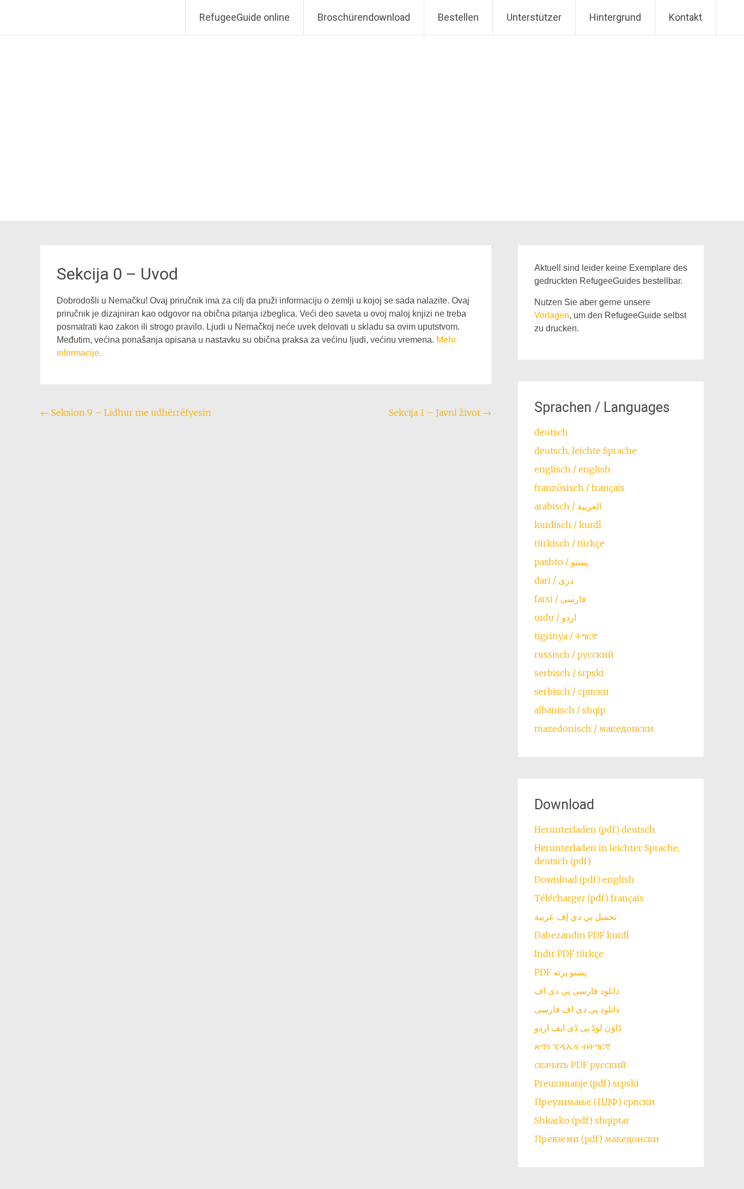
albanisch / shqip (570, 710)
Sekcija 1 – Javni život (440, 412)
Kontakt (685, 17)
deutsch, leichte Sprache (585, 450)
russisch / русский (574, 654)
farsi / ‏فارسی (560, 598)
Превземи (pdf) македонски (596, 1138)
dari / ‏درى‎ (554, 580)
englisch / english (572, 469)
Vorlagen (551, 315)
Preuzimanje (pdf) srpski (586, 1083)
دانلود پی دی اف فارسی (576, 1009)
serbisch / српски (571, 691)
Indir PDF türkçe (568, 953)
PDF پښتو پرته (560, 972)
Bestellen (458, 17)
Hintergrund (615, 17)
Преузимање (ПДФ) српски (594, 1101)
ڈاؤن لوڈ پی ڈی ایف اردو (577, 1027)
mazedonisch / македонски (594, 728)
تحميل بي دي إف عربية (575, 916)
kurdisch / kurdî (567, 524)
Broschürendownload (364, 17)
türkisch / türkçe (569, 543)
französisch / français (579, 487)
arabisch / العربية (567, 506)
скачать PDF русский (580, 1064)
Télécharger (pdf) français (589, 898)
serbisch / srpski (569, 673)
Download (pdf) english (584, 879)
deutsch (551, 432)
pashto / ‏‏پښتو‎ (561, 561)
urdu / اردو (555, 617)
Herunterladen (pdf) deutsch (594, 829)
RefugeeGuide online (244, 17)
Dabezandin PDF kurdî (581, 935)
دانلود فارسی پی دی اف (576, 990)
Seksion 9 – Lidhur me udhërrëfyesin (125, 412)
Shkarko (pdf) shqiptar (582, 1120)
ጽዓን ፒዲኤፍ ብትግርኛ (572, 1046)
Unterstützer (534, 17)
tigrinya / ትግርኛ (565, 635)
